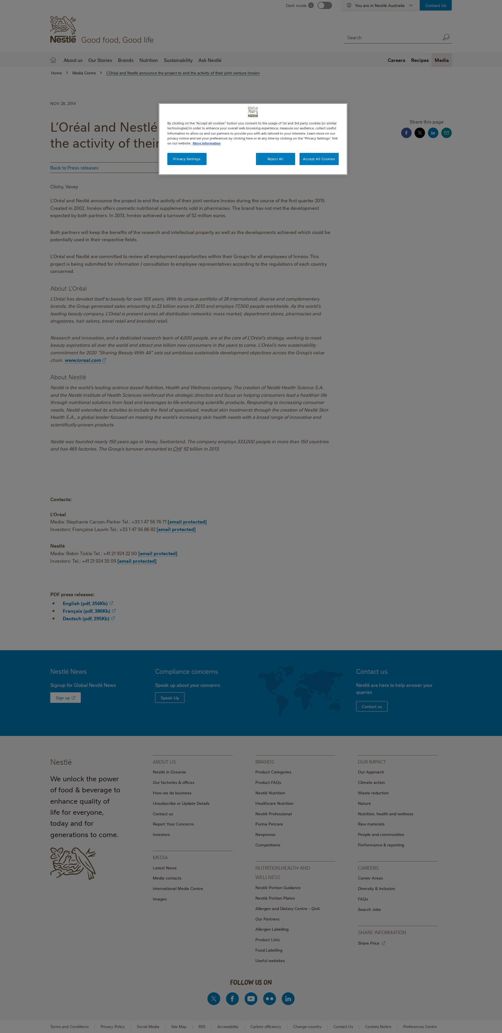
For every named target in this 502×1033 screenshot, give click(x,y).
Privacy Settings (186, 159)
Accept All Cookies (319, 159)
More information (206, 143)
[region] (253, 139)
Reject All (276, 159)
